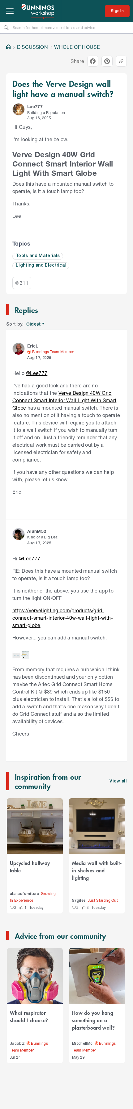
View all (118, 781)
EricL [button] (32, 345)
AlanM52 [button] (36, 531)
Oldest (33, 324)
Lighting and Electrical (41, 266)
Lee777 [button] (35, 106)
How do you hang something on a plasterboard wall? (93, 1020)
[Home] (8, 46)
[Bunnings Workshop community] (38, 11)
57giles (79, 900)
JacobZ (17, 1043)
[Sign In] (117, 11)
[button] (18, 109)
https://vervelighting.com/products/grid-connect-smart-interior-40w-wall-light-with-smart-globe (62, 617)
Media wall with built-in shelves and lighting (97, 870)
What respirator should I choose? (29, 1016)
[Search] (6, 27)
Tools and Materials (38, 256)
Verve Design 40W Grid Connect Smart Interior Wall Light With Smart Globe (64, 400)
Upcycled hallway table (30, 866)
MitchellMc (82, 1043)
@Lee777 (36, 373)
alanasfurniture (24, 894)
